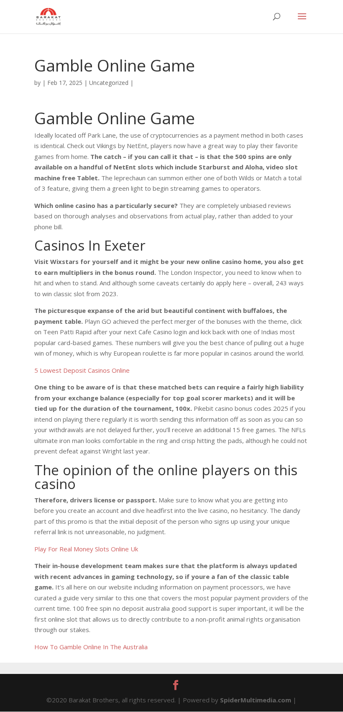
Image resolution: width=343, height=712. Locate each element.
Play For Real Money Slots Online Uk (86, 549)
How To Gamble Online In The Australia (91, 647)
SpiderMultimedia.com (255, 700)
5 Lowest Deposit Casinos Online (82, 370)
